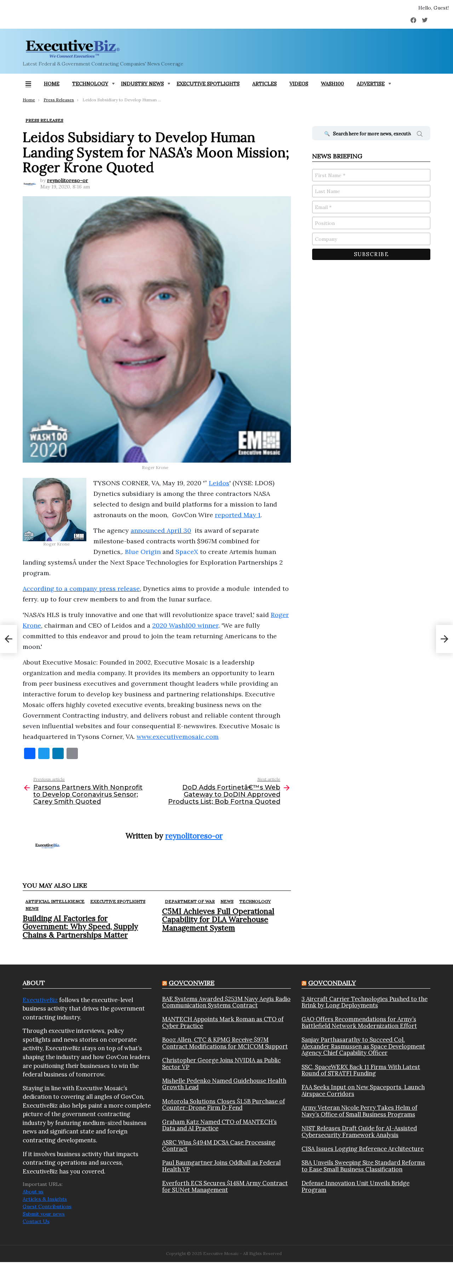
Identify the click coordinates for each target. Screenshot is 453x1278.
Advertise (371, 83)
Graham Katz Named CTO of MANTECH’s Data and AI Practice (219, 1125)
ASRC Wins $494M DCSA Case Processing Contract (218, 1145)
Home (51, 83)
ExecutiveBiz (40, 999)
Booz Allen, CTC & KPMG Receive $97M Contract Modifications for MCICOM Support (225, 1043)
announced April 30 (161, 530)
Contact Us (36, 1221)
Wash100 (332, 83)
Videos (298, 83)
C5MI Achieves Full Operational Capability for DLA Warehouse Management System (218, 919)
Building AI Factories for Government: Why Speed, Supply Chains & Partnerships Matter (80, 926)
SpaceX (187, 552)
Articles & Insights (45, 1199)
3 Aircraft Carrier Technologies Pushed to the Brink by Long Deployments (365, 1002)
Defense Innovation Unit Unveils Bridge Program (355, 1186)
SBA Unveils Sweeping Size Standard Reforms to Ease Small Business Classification (363, 1165)
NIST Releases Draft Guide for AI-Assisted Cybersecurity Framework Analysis (359, 1131)
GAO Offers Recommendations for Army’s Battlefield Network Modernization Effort (359, 1022)
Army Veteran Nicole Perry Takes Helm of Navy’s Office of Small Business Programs (359, 1111)
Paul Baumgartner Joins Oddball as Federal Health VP (221, 1165)
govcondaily (332, 983)
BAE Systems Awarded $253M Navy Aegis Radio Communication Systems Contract (226, 1002)
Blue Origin (143, 552)
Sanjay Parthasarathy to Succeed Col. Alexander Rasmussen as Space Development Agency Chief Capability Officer (363, 1046)
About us (33, 1191)
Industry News (142, 83)
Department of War (190, 901)
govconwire (191, 983)
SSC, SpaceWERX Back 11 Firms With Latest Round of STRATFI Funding (361, 1070)
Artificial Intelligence (55, 901)
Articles (264, 83)
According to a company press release (81, 588)
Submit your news (44, 1214)
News (32, 908)
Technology (90, 83)
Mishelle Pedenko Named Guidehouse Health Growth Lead (224, 1084)
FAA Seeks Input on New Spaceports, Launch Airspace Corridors (363, 1090)
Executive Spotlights (208, 83)
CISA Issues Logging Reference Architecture (363, 1149)
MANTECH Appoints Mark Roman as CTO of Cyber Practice (222, 1022)
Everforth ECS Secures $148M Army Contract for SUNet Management (225, 1186)
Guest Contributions (47, 1206)
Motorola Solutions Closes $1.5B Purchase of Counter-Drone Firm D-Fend (223, 1104)
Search (420, 135)
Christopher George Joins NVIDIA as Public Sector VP (221, 1063)
